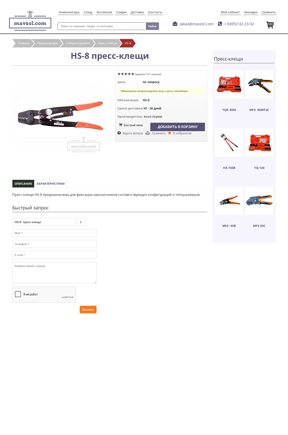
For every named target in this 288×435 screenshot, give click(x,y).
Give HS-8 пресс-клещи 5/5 (132, 73)
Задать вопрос (132, 133)
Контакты (155, 12)
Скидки (121, 12)
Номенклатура (69, 12)
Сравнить (269, 12)
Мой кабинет (230, 12)
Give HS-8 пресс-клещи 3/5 (126, 73)
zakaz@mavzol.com (196, 23)
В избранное (182, 133)
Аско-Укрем (153, 116)
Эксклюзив (104, 12)
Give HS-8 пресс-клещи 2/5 (122, 73)
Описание (23, 184)
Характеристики (50, 184)
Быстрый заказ (133, 125)
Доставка (137, 12)
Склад (88, 12)
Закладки (250, 12)
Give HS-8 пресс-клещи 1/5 (119, 73)
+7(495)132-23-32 (239, 23)
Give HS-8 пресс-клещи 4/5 (129, 73)
